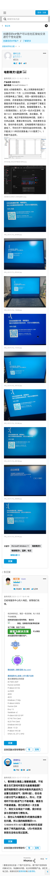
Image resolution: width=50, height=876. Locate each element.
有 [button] (29, 749)
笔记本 (7, 26)
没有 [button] (37, 749)
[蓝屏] (16, 46)
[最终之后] (8, 56)
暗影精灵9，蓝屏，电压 (21, 550)
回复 (10, 561)
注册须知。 (32, 871)
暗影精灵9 (36, 546)
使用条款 (22, 871)
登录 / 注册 (41, 12)
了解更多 (27, 41)
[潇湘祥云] (8, 762)
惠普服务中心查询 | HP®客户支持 (20, 676)
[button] (44, 53)
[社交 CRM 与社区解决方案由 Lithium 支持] (29, 860)
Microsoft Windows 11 (20, 546)
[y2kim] (8, 581)
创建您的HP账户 (10, 41)
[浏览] (4, 13)
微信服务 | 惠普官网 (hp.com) (19, 670)
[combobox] (25, 19)
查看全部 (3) (15, 555)
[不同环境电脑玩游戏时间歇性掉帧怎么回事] (19, 46)
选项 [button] (46, 26)
